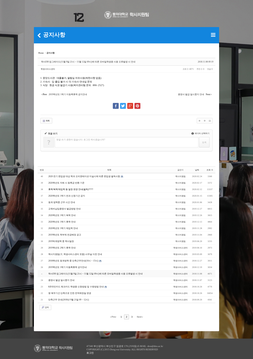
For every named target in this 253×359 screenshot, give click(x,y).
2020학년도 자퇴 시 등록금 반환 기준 (66, 183)
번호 (42, 170)
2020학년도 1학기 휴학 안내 (62, 221)
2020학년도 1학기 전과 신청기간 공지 (66, 196)
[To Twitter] (123, 104)
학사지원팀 (180, 176)
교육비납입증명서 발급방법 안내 (64, 209)
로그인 (90, 352)
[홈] (39, 35)
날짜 (197, 170)
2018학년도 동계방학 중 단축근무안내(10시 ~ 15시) (73, 260)
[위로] (199, 120)
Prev (113, 317)
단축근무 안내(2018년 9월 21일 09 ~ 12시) (68, 299)
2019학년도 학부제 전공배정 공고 (64, 234)
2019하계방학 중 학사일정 (61, 241)
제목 (109, 170)
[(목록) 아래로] (204, 120)
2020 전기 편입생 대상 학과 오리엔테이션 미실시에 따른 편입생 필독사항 (84, 176)
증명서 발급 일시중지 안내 (61, 280)
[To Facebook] (115, 104)
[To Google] (130, 104)
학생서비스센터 (48, 69)
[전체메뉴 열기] (213, 35)
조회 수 (210, 170)
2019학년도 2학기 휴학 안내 (62, 247)
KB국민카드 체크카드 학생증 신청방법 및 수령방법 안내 (76, 286)
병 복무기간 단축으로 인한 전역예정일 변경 (69, 293)
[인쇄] (209, 120)
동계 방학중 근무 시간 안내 (61, 202)
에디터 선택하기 (201, 133)
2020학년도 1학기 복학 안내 (62, 215)
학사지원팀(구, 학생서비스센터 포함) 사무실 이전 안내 (75, 254)
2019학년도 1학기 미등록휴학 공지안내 (67, 267)
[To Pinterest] (137, 104)
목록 (47, 121)
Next (139, 317)
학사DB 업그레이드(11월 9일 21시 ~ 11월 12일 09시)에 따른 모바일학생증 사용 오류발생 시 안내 (88, 61)
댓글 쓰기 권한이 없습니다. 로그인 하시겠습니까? (80, 139)
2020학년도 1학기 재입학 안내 (63, 228)
